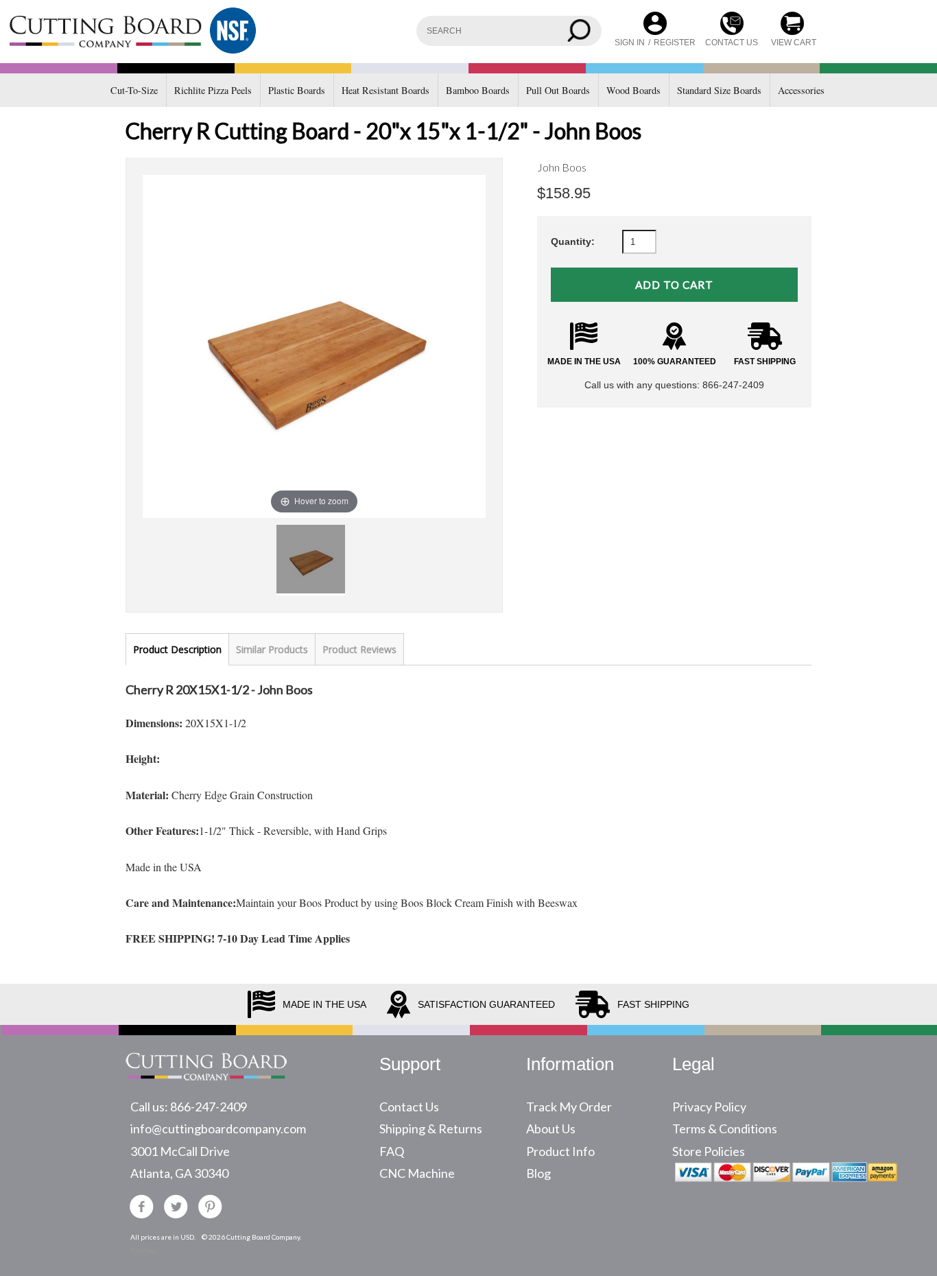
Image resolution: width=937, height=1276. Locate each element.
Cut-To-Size (134, 90)
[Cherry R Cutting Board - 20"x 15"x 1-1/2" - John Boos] (310, 559)
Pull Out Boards (558, 90)
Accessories (801, 90)
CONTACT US (731, 42)
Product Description (177, 649)
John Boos (561, 167)
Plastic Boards (296, 90)
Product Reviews (359, 649)
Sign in (630, 42)
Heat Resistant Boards (385, 90)
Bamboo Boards (478, 90)
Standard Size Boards (719, 90)
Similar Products (272, 649)
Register (675, 42)
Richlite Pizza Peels (213, 90)
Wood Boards (633, 90)
